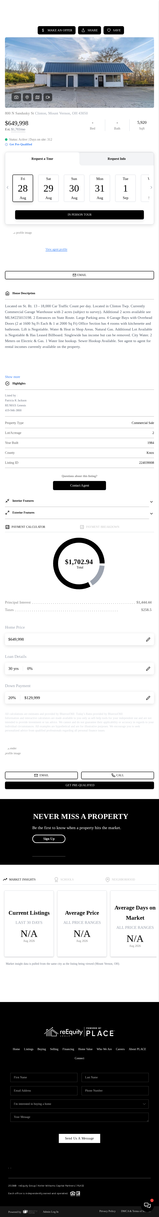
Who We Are (104, 1049)
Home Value (85, 1049)
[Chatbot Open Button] (147, 1205)
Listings (28, 1049)
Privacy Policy (107, 1211)
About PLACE (137, 1049)
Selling (54, 1049)
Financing (68, 1049)
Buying (41, 1049)
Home (16, 1049)
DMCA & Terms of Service (136, 1211)
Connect (79, 1058)
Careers (120, 1049)
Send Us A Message (79, 1138)
